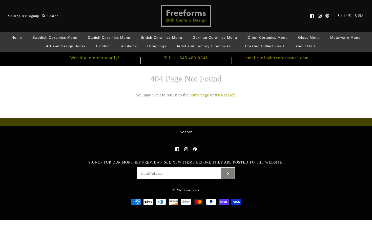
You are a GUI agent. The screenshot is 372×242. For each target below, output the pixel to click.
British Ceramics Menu (161, 37)
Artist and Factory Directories (206, 46)
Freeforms (191, 190)
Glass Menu (309, 37)
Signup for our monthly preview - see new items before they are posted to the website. (186, 162)
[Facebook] (312, 16)
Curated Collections (265, 46)
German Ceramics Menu (215, 37)
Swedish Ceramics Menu (54, 37)
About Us (305, 46)
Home (16, 37)
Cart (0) (345, 15)
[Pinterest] (327, 16)
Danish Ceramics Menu (109, 37)
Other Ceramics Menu (267, 37)
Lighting (103, 46)
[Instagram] (320, 16)
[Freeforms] (186, 8)
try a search (225, 95)
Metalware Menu (345, 37)
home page (199, 95)
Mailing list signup (23, 16)
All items (129, 46)
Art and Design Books (66, 46)
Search (186, 132)
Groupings (156, 46)
